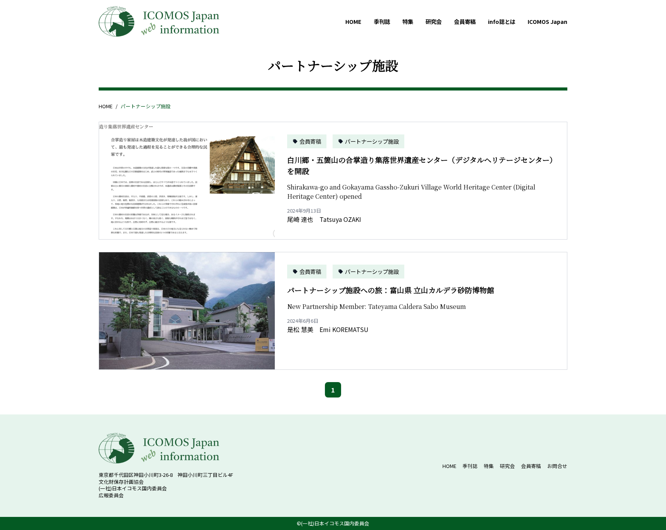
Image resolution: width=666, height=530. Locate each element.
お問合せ (557, 466)
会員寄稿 (465, 21)
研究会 (434, 21)
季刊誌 (382, 21)
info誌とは (501, 21)
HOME (353, 21)
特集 (407, 21)
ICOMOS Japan (547, 21)
